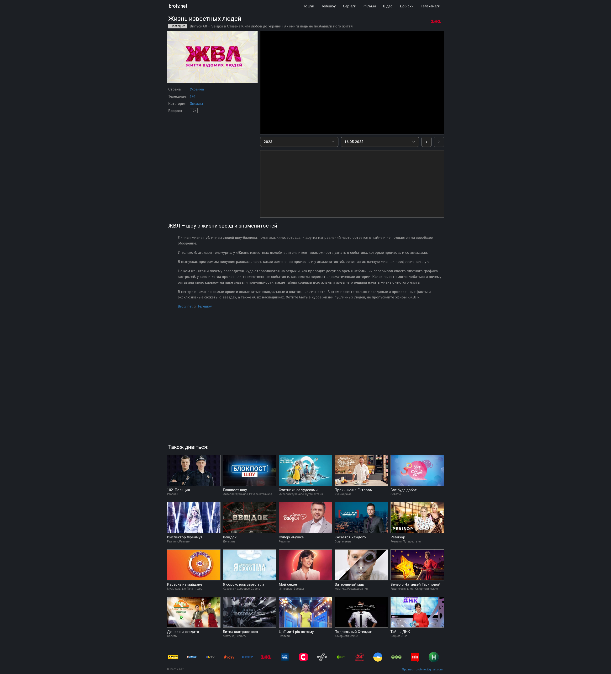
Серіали (349, 6)
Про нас (407, 669)
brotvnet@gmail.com (429, 669)
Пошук (308, 6)
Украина (197, 89)
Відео (388, 6)
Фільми (369, 6)
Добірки (407, 6)
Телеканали (430, 6)
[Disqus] (305, 370)
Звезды (196, 103)
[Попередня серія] (426, 142)
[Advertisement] (352, 183)
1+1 (193, 96)
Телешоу (328, 6)
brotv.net (178, 6)
